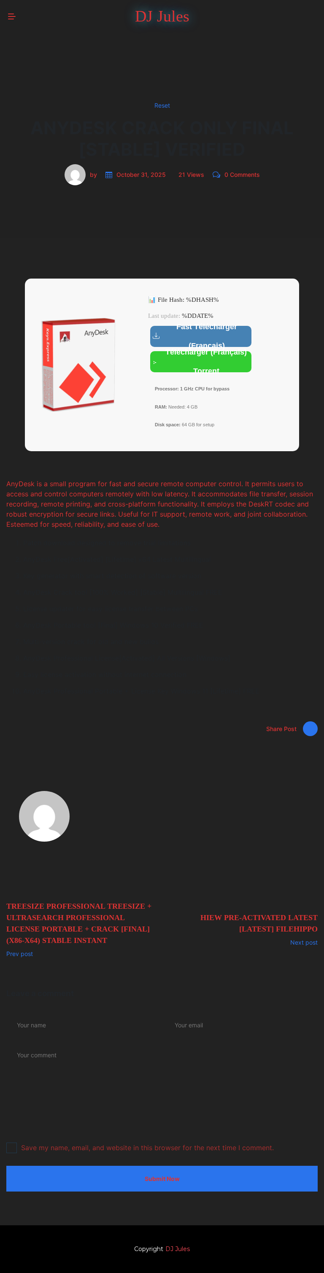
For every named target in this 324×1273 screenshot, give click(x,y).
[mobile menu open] (12, 16)
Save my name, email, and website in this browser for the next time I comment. (147, 1147)
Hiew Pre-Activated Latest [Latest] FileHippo (259, 923)
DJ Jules (177, 1249)
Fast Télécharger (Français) (206, 336)
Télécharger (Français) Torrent (206, 361)
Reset (162, 105)
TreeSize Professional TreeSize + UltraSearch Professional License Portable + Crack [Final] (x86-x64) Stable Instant (78, 923)
